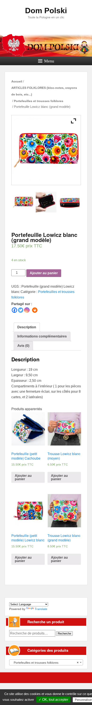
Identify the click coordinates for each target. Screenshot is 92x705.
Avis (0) (23, 345)
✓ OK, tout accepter (53, 699)
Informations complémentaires (42, 336)
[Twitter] (20, 310)
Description (26, 327)
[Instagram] (27, 310)
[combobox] (46, 662)
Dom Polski (46, 10)
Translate (41, 609)
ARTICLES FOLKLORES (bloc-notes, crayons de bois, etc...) (44, 91)
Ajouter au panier (44, 273)
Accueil (16, 81)
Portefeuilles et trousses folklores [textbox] (45, 662)
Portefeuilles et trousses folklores (38, 101)
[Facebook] (14, 310)
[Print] (34, 310)
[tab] (27, 327)
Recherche (64, 633)
